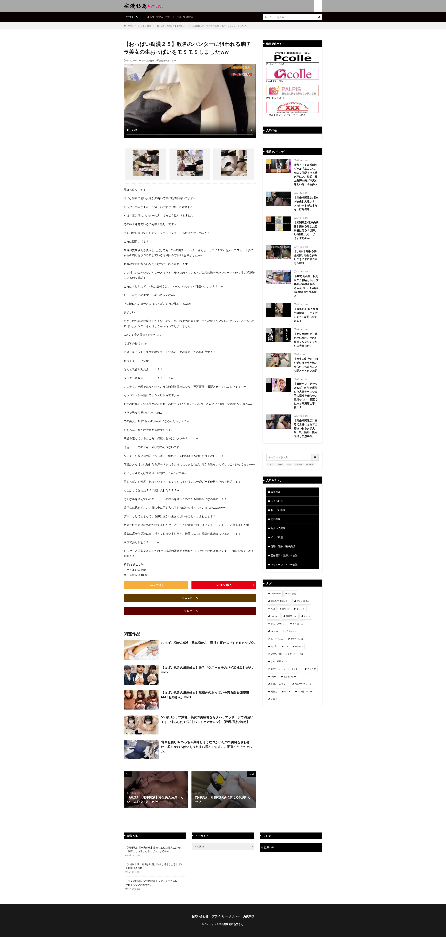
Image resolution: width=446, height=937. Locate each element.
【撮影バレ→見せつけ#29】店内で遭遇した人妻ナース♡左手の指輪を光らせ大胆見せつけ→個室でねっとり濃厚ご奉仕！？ (305, 395)
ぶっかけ (176, 16)
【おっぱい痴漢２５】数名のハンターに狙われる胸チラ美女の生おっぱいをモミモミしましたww (201, 25)
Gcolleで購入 (156, 584)
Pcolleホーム (190, 610)
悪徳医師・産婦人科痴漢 (284, 555)
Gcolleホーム (190, 598)
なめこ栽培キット (279, 661)
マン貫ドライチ (305, 691)
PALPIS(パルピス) (276, 97)
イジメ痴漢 (277, 537)
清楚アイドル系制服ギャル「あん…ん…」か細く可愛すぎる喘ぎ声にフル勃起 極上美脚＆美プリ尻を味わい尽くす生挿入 (306, 174)
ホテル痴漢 (277, 501)
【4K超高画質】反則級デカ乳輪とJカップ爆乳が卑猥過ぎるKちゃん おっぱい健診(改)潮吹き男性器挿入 (306, 286)
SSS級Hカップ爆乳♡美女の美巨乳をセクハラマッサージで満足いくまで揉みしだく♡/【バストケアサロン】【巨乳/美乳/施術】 (207, 719)
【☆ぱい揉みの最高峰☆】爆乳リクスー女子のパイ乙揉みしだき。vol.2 (208, 669)
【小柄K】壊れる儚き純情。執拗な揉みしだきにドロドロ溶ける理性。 (305, 257)
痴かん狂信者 (303, 601)
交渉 (167, 16)
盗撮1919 (269, 847)
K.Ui (273, 608)
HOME (130, 25)
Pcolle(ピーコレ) (275, 64)
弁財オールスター (167, 60)
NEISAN (299, 646)
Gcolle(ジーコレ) (275, 80)
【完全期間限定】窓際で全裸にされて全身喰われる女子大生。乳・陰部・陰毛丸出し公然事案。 (305, 428)
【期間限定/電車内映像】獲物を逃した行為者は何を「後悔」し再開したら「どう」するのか (306, 230)
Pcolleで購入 (224, 584)
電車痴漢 (275, 491)
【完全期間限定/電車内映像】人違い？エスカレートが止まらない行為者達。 (306, 203)
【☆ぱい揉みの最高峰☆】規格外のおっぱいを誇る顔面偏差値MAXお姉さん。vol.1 (205, 694)
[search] (318, 17)
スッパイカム (277, 639)
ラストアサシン (278, 623)
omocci (285, 608)
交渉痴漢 (275, 519)
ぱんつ (150, 16)
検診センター (289, 676)
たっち (307, 616)
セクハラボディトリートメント (285, 669)
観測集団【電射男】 (280, 601)
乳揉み (159, 16)
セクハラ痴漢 (278, 528)
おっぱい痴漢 (144, 25)
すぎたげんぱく (298, 639)
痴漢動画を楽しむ (234, 924)
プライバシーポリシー (226, 916)
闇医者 (274, 691)
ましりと (300, 608)
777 (286, 646)
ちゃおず (311, 669)
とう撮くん (298, 623)
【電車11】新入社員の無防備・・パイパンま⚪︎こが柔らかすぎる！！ (306, 314)
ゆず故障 (292, 593)
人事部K (274, 699)
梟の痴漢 (188, 16)
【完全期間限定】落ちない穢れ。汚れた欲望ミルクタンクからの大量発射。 (305, 339)
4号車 (273, 676)
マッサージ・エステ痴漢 (284, 564)
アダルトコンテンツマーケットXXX (285, 114)
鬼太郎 (274, 646)
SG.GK (287, 691)
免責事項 (248, 916)
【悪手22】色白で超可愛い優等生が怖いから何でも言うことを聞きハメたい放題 (306, 364)
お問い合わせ (200, 916)
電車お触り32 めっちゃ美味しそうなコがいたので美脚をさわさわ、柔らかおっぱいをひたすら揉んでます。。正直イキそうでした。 (206, 746)
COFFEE (275, 616)
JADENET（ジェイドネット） (284, 631)
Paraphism (276, 593)
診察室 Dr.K (291, 616)
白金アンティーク (303, 684)
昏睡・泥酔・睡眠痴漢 (283, 546)
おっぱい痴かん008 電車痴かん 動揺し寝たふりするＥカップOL (208, 643)
